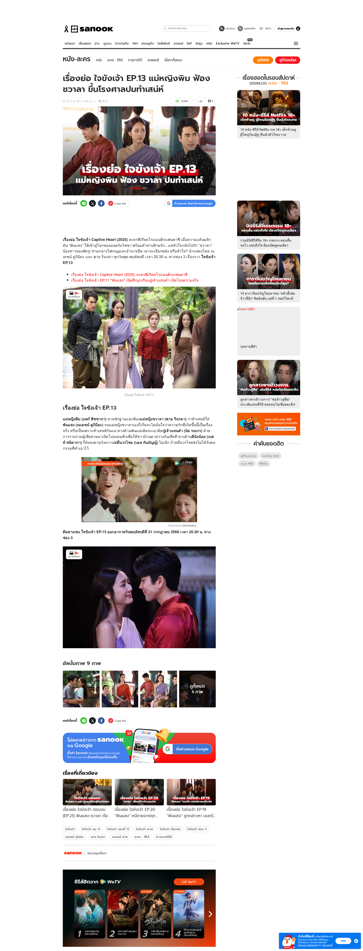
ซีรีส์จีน (263, 464)
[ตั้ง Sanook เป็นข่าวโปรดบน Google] (139, 746)
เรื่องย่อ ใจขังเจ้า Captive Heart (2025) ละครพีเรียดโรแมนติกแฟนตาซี (129, 274)
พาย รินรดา (98, 837)
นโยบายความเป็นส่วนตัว (308, 945)
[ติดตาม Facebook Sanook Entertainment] (268, 424)
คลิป (209, 43)
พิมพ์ (105, 101)
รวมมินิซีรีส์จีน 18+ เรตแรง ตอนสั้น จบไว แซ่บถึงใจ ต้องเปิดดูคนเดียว (265, 243)
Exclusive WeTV (227, 43)
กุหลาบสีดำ (248, 346)
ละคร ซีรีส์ (247, 464)
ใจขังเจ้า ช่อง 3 (196, 829)
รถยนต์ (178, 43)
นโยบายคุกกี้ (327, 945)
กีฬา (135, 43)
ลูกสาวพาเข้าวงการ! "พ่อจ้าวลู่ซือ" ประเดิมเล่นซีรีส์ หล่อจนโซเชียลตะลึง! (267, 402)
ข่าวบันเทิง (122, 43)
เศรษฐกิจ (147, 43)
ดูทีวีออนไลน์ (248, 456)
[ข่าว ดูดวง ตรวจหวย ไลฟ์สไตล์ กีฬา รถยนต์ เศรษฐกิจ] (88, 29)
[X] (92, 203)
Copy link (120, 203)
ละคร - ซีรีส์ (141, 837)
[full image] (81, 689)
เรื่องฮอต (85, 43)
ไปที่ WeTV (189, 882)
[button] (165, 28)
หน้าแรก (70, 43)
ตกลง (343, 940)
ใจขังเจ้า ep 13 (91, 829)
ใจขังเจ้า (70, 829)
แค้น (200, 239)
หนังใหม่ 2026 (270, 456)
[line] (83, 203)
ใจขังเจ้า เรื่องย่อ (170, 829)
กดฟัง (184, 101)
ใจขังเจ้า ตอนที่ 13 (118, 829)
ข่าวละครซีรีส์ (164, 837)
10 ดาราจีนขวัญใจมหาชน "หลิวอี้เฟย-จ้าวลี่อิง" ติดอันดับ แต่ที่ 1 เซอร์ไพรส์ (268, 296)
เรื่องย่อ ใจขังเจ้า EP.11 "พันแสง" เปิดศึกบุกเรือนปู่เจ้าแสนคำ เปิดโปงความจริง (135, 280)
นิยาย (246, 43)
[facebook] (101, 203)
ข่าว (97, 43)
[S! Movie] (73, 853)
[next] (210, 914)
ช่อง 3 (180, 256)
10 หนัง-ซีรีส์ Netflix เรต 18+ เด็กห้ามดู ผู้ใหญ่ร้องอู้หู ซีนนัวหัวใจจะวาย (268, 132)
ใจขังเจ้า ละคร (144, 829)
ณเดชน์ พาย (120, 837)
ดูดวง (107, 43)
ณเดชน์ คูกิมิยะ (74, 837)
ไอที (189, 43)
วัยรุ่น (199, 43)
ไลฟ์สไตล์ (164, 43)
